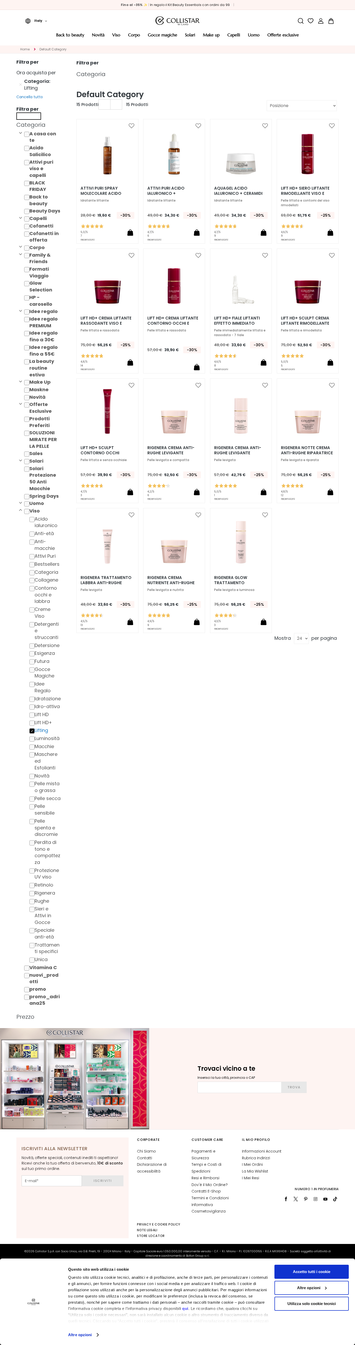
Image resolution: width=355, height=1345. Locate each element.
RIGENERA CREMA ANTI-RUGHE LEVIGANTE (170, 450)
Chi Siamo (146, 1151)
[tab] (40, 125)
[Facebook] (285, 1199)
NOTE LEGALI (147, 1230)
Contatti (144, 1158)
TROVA (293, 1087)
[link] (321, 21)
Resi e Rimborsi (205, 1178)
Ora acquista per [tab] (36, 72)
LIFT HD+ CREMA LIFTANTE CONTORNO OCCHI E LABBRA (172, 323)
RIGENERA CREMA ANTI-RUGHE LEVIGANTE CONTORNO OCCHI (237, 453)
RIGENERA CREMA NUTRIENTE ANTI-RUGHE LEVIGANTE (171, 583)
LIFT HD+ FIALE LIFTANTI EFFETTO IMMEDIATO (237, 321)
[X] (295, 1199)
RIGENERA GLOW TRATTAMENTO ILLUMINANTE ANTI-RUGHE (239, 583)
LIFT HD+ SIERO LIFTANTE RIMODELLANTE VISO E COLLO (305, 193)
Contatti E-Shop (206, 1191)
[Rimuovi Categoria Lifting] (20, 84)
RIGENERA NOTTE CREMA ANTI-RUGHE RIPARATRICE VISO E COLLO (307, 453)
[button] (36, 20)
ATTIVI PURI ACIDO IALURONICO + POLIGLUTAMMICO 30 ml (171, 193)
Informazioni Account (261, 1151)
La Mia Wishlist (255, 1171)
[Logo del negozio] (177, 20)
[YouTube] (325, 1199)
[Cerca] (300, 21)
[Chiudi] (28, 116)
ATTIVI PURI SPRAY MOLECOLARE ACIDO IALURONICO (101, 193)
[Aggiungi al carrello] (130, 232)
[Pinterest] (305, 1199)
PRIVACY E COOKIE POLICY (158, 1224)
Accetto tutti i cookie (311, 1271)
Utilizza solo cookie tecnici (311, 1303)
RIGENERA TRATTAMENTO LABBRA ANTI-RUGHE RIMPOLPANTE (106, 583)
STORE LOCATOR (151, 1236)
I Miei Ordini (252, 1164)
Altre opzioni (80, 1335)
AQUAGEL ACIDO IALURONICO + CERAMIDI (238, 191)
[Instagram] (315, 1199)
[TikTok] (335, 1199)
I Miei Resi (250, 1178)
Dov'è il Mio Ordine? (210, 1184)
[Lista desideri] (310, 21)
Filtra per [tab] (87, 62)
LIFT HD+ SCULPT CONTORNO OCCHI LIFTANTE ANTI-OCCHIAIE (105, 453)
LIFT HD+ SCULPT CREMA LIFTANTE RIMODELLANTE (305, 321)
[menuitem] (70, 37)
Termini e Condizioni (210, 1198)
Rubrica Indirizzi (256, 1158)
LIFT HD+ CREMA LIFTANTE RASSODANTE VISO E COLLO (106, 323)
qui (185, 1308)
